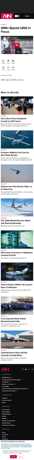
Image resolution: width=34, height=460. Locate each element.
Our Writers (5, 434)
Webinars (4, 418)
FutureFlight (5, 386)
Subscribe (4, 398)
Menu (27, 16)
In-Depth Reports (6, 414)
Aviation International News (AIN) (11, 379)
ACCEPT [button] (13, 456)
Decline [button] (21, 456)
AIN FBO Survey (6, 377)
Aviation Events (6, 423)
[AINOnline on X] (29, 370)
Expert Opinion (6, 412)
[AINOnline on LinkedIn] (32, 370)
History (4, 437)
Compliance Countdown (8, 425)
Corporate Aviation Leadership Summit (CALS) (14, 388)
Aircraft (4, 24)
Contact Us (5, 439)
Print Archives (6, 409)
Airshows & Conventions (8, 420)
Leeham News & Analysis (9, 391)
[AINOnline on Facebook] (22, 370)
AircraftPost (5, 382)
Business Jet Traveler (8, 384)
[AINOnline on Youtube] (26, 370)
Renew (4, 402)
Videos (4, 416)
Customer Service (7, 400)
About (3, 432)
